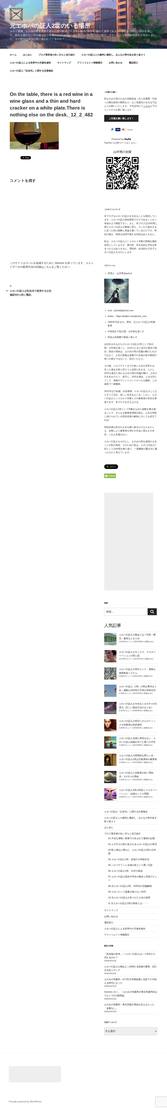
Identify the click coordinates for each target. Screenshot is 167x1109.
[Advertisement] (128, 541)
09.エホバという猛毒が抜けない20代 (127, 891)
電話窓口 (133, 62)
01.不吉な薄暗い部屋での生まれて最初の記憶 (131, 838)
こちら (146, 106)
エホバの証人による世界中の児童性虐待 (30, 62)
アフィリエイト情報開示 (89, 62)
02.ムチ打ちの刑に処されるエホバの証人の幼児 (132, 844)
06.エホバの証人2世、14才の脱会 (125, 871)
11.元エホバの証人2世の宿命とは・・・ (128, 903)
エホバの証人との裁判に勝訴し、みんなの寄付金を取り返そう (113, 54)
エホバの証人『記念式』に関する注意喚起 (31, 70)
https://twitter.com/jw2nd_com (131, 316)
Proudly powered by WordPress (25, 1101)
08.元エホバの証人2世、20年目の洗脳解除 (130, 886)
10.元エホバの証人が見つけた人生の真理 (129, 897)
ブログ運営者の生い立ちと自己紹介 (56, 54)
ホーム (13, 54)
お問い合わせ (115, 62)
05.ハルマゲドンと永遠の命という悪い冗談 (130, 865)
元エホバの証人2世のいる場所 (50, 25)
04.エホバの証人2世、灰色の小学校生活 (128, 859)
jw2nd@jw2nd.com (124, 310)
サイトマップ (64, 62)
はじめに (27, 54)
